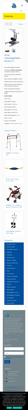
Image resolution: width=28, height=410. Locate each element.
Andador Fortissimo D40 (12, 154)
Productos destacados (12, 276)
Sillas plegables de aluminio (13, 295)
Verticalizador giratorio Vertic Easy (13, 232)
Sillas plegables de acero (13, 292)
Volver (21, 24)
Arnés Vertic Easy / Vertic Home (12, 180)
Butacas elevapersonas (12, 263)
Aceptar (9, 407)
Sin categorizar (10, 297)
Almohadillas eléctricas (12, 249)
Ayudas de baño (11, 257)
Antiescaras (9, 255)
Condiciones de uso (11, 387)
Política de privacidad (12, 390)
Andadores (9, 252)
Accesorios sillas (11, 247)
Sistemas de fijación (12, 300)
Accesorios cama (11, 244)
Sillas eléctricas (10, 289)
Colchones (9, 265)
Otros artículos (10, 273)
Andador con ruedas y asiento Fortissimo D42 (14, 206)
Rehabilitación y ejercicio (13, 281)
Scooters (9, 284)
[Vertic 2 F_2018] (14, 37)
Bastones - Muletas (11, 260)
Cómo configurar (17, 407)
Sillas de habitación (11, 287)
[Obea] (14, 6)
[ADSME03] (7, 50)
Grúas (20, 123)
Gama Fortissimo (14, 123)
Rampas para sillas (11, 279)
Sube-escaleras (10, 303)
